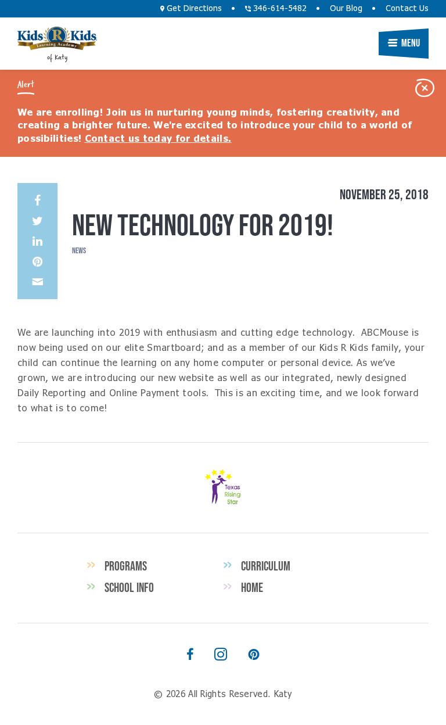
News (79, 250)
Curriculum (265, 566)
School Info (129, 587)
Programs (126, 566)
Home (252, 587)
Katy (57, 38)
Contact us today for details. (158, 138)
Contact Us (407, 9)
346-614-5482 (279, 9)
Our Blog (346, 9)
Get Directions (193, 9)
